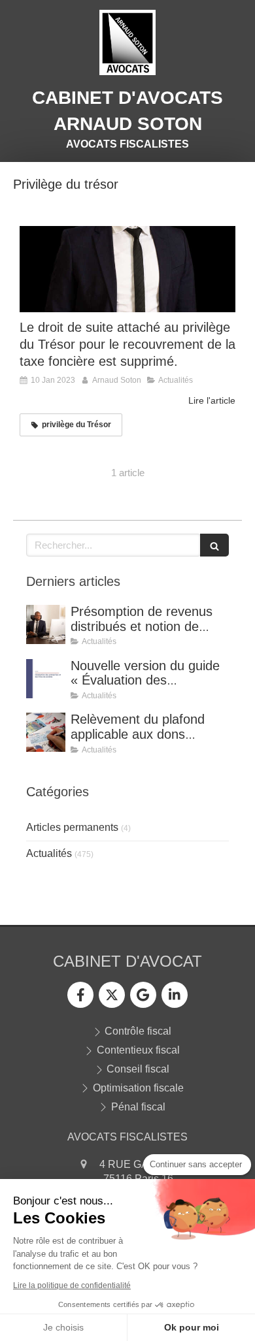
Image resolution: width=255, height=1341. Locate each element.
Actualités (49, 853)
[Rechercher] (214, 545)
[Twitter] (112, 995)
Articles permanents (72, 827)
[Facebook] (80, 995)
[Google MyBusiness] (143, 995)
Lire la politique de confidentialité (72, 1285)
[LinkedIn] (175, 995)
